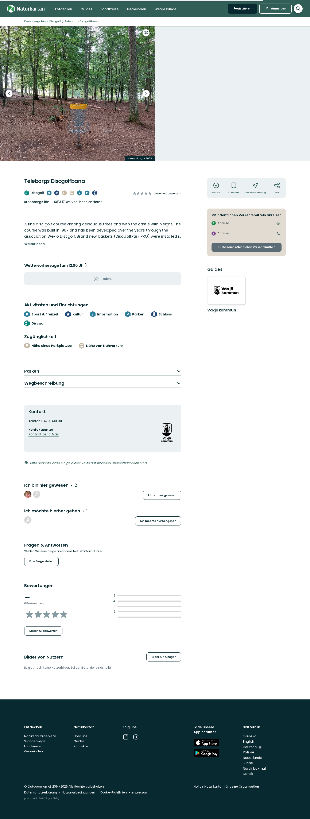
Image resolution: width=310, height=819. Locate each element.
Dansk (248, 773)
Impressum (140, 792)
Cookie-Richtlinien (114, 792)
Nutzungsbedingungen (79, 792)
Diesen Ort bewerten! (167, 193)
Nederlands (252, 757)
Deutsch (250, 747)
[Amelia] (36, 494)
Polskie (248, 752)
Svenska (249, 736)
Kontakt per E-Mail (43, 434)
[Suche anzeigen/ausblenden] (298, 8)
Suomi (248, 763)
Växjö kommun (221, 310)
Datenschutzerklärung (41, 792)
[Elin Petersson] (27, 520)
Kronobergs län (37, 202)
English (248, 741)
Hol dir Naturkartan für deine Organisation (226, 786)
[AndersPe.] (27, 494)
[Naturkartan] (25, 9)
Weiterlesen (34, 244)
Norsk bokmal (254, 768)
